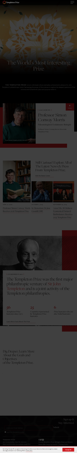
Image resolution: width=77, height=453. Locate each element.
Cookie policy (29, 450)
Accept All (68, 449)
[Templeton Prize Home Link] (11, 2)
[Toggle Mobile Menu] (72, 2)
